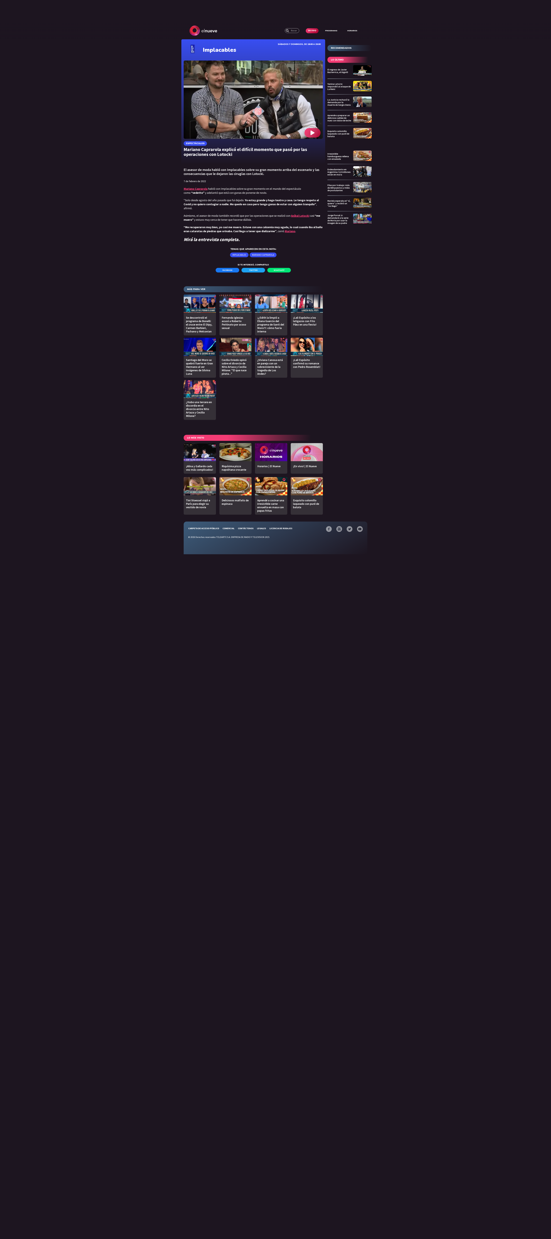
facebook (227, 270)
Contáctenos (246, 528)
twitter (253, 270)
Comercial (228, 528)
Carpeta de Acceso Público (203, 528)
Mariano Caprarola (263, 254)
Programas (331, 31)
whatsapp (279, 270)
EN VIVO (312, 30)
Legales (261, 528)
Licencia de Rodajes (280, 528)
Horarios (352, 31)
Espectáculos (195, 143)
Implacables (239, 254)
